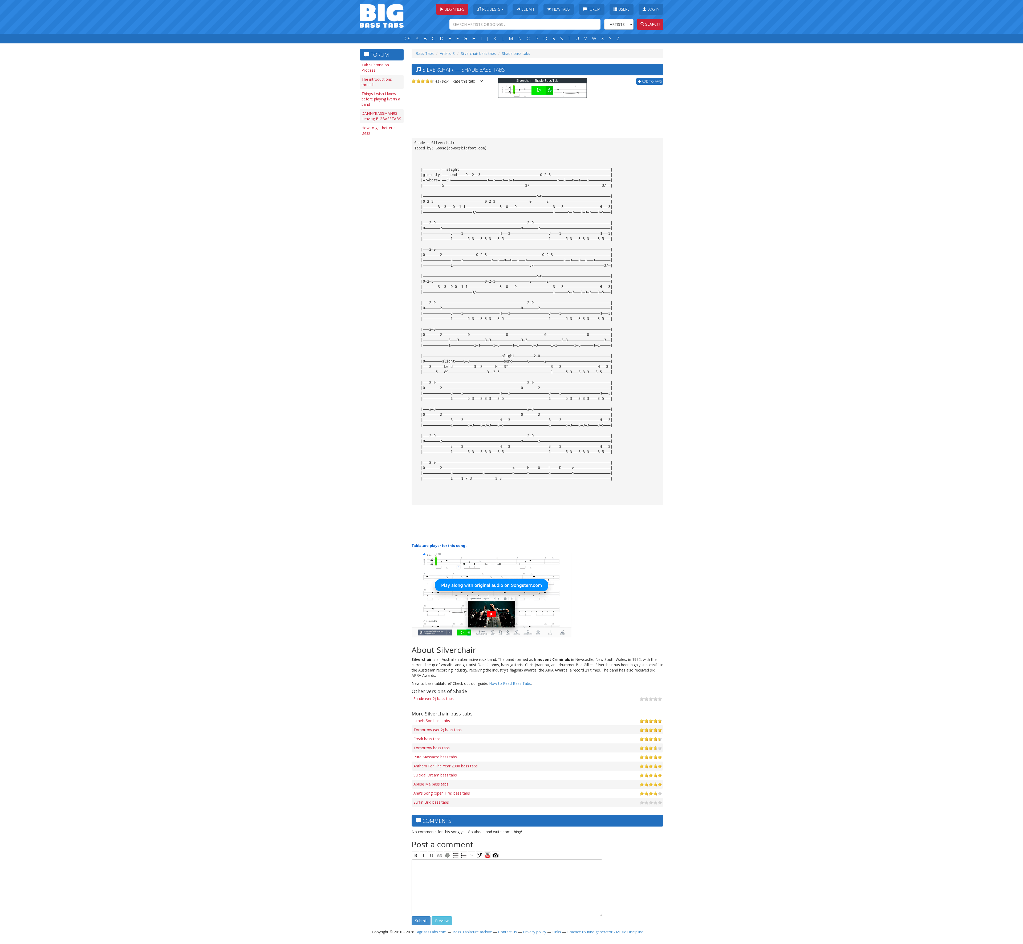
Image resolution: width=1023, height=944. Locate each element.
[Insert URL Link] (439, 855)
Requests (491, 9)
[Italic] (423, 855)
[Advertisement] (381, 220)
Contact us (507, 931)
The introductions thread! (377, 82)
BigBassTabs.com (430, 931)
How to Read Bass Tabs (510, 683)
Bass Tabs (425, 53)
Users (623, 9)
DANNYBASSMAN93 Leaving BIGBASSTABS (381, 116)
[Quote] (471, 855)
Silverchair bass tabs (478, 53)
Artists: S (447, 53)
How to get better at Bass (379, 130)
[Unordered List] (463, 855)
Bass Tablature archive (472, 931)
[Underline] (431, 855)
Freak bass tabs (427, 738)
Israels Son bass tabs (431, 720)
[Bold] (415, 855)
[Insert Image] (447, 855)
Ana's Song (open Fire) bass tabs (441, 793)
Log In (652, 9)
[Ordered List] (455, 855)
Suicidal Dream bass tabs (435, 775)
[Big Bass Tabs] (382, 15)
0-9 (407, 38)
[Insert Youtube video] (487, 855)
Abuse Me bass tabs (430, 784)
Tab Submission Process (375, 67)
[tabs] (479, 855)
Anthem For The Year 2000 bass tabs (445, 765)
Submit (527, 9)
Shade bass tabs (516, 53)
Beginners (454, 9)
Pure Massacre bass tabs (435, 756)
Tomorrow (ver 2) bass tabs (437, 729)
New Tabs (560, 9)
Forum (593, 9)
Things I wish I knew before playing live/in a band (381, 99)
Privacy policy (534, 931)
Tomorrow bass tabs (431, 747)
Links (556, 931)
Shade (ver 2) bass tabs (433, 698)
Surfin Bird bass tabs (431, 802)
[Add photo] (495, 855)
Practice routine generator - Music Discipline (605, 931)
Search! (652, 24)
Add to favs (651, 81)
